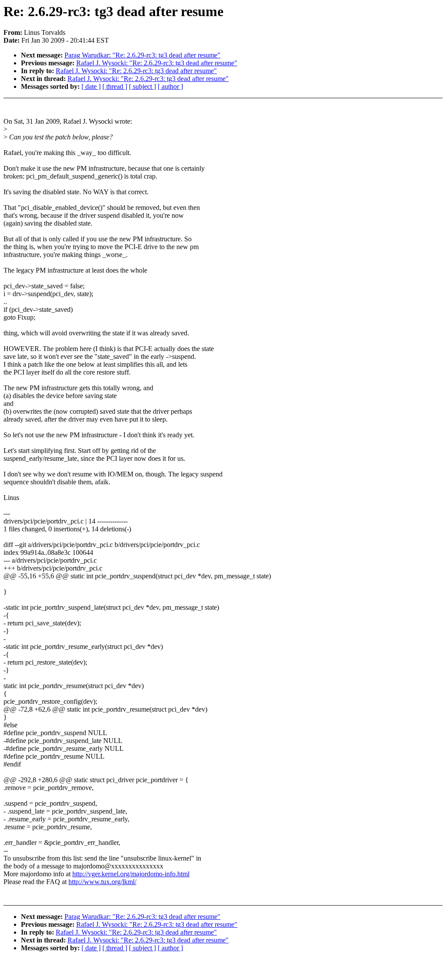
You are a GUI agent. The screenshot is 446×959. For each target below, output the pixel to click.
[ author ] (170, 86)
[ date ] (91, 86)
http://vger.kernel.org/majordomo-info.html (130, 874)
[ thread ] (114, 86)
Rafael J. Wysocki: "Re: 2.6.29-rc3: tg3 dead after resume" (156, 63)
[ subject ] (142, 86)
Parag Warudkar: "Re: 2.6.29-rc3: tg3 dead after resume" (142, 55)
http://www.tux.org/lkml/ (102, 881)
